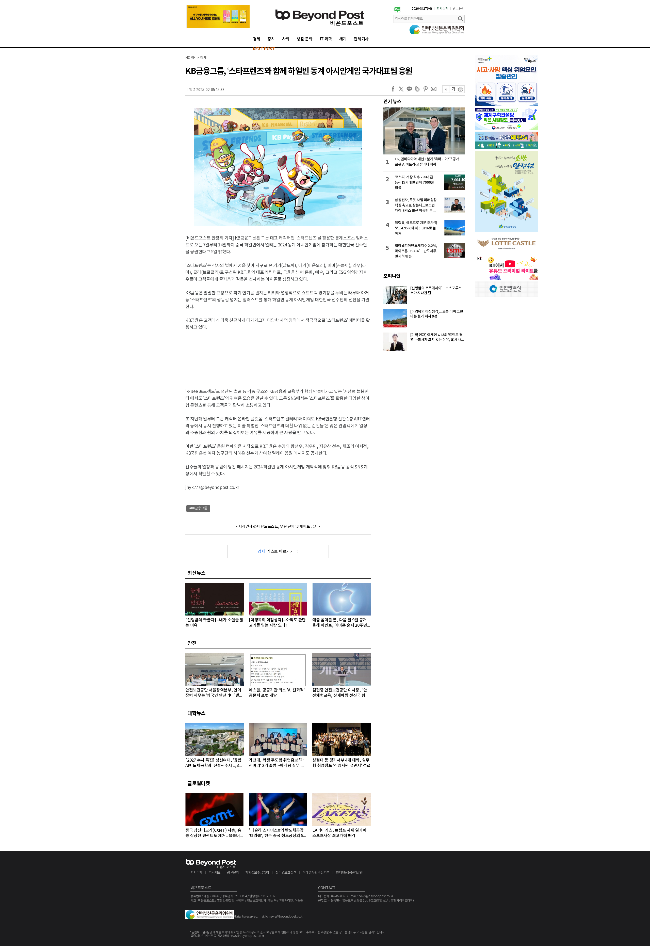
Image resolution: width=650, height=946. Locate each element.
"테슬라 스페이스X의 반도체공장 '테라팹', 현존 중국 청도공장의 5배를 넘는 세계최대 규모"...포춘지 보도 (278, 833)
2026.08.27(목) (422, 9)
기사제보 (215, 873)
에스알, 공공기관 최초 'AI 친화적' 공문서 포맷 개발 (277, 693)
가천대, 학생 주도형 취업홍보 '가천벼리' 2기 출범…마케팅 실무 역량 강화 (276, 763)
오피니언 (391, 276)
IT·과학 (326, 39)
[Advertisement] (278, 355)
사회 (286, 39)
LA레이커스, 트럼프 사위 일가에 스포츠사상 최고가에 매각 (339, 833)
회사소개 (442, 9)
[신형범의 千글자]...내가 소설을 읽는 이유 (214, 623)
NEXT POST (264, 49)
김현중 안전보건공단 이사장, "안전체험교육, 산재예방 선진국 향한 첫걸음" (340, 693)
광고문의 (459, 9)
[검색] (460, 19)
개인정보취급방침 (257, 873)
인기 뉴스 (392, 101)
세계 (343, 39)
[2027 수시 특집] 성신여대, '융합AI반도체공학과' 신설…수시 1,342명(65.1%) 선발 (214, 763)
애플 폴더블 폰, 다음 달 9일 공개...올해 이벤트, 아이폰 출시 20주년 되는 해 (340, 623)
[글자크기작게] (446, 89)
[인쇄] (461, 89)
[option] (219, 16)
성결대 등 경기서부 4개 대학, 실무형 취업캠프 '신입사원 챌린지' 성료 (341, 763)
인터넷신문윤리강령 (349, 873)
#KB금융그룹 (198, 508)
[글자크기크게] (453, 89)
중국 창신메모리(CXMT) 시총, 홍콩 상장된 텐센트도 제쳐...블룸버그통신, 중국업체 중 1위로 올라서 (214, 833)
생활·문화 (305, 39)
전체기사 (361, 39)
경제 (257, 39)
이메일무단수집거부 (316, 873)
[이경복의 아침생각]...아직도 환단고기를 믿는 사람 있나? (277, 623)
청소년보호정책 (285, 873)
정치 (271, 39)
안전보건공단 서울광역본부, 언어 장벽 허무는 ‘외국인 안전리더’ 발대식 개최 (214, 693)
